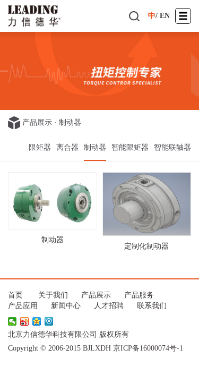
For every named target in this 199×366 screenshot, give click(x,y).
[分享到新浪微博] (24, 321)
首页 (15, 295)
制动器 (70, 122)
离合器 (67, 147)
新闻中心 (66, 306)
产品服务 (139, 295)
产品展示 (37, 122)
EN (165, 16)
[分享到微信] (12, 321)
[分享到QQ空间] (36, 321)
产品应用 (23, 306)
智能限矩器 (130, 147)
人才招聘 (109, 306)
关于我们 (53, 295)
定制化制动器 (146, 246)
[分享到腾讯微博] (49, 321)
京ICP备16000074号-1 (148, 348)
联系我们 (152, 306)
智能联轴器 (172, 147)
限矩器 (40, 147)
